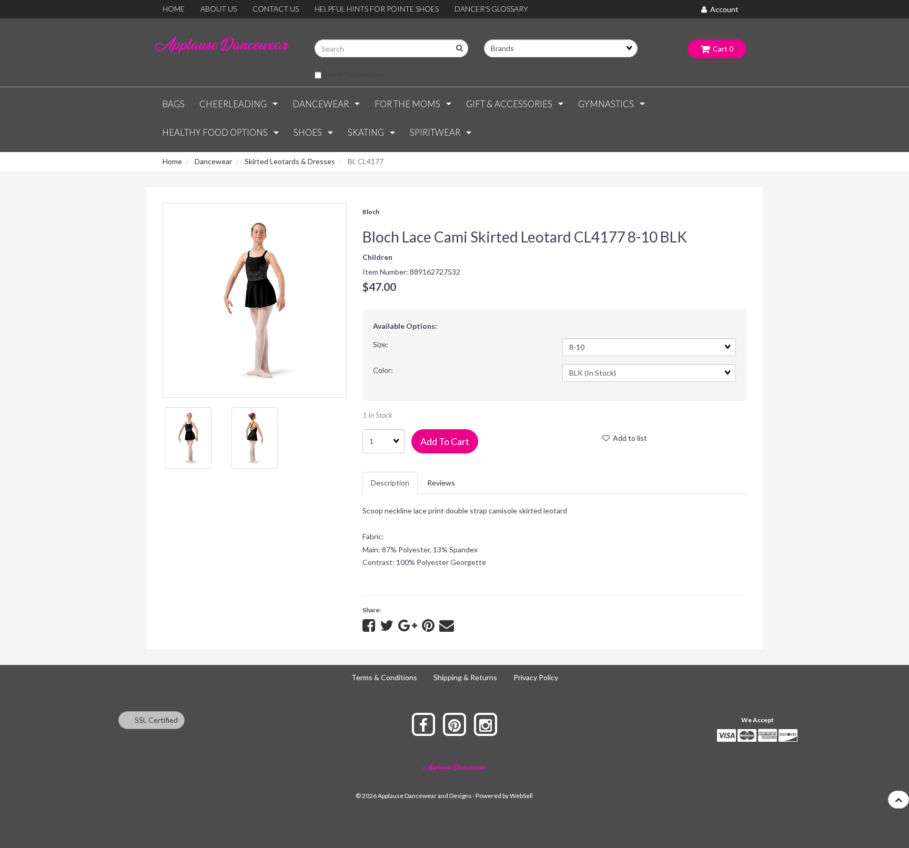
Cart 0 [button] (721, 48)
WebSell (521, 796)
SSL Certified (154, 719)
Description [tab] (390, 482)
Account (723, 9)
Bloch (370, 212)
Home (172, 161)
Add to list (628, 437)
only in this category (351, 74)
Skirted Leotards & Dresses (290, 161)
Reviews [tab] (441, 482)
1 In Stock (377, 414)
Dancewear (213, 161)
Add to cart (444, 441)
